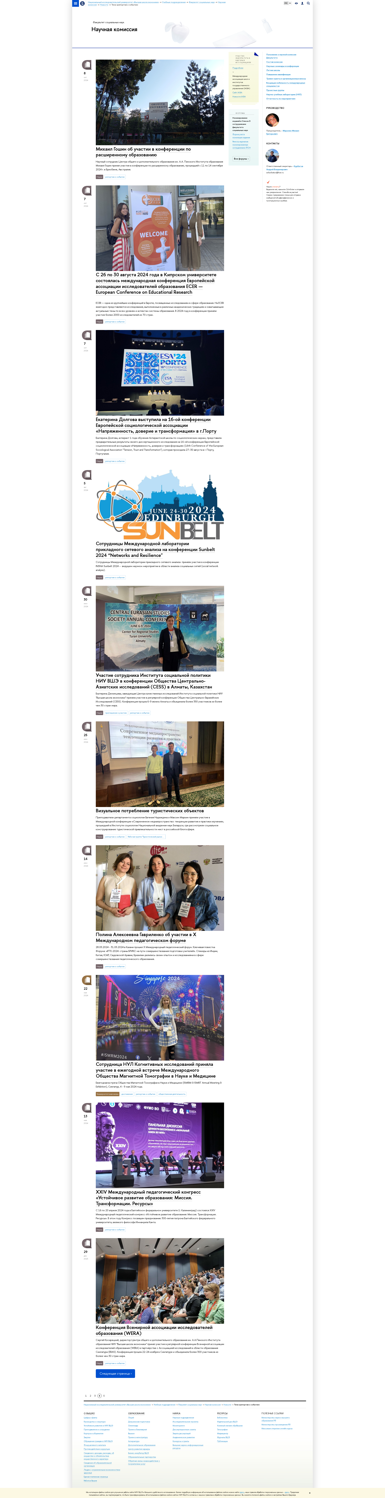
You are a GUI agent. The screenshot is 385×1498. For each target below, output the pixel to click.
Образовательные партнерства (142, 1457)
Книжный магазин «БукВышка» (230, 1425)
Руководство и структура (94, 1421)
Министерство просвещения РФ (276, 1424)
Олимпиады (133, 1425)
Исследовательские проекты (185, 1421)
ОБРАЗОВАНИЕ (136, 1413)
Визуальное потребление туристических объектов (150, 810)
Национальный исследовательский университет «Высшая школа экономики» (117, 1404)
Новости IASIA (239, 96)
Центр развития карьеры (139, 1449)
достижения (127, 1094)
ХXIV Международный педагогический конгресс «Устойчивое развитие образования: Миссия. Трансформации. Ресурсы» (148, 1197)
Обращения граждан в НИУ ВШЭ (98, 1441)
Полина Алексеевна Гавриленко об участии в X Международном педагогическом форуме (146, 937)
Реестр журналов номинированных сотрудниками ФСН (242, 144)
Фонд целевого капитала (95, 1445)
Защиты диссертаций (182, 1433)
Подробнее (238, 68)
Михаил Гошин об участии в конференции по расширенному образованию (143, 152)
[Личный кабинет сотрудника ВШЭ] (302, 3)
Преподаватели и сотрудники (97, 1429)
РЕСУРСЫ (222, 1413)
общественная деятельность (172, 1094)
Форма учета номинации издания (241, 136)
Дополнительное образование (142, 1445)
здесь (242, 1492)
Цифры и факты (90, 1417)
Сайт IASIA (237, 92)
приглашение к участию (116, 712)
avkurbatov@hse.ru (275, 172)
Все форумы (240, 158)
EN (290, 3)
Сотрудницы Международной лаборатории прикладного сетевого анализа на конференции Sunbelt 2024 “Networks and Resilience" (155, 549)
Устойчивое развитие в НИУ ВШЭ (98, 1425)
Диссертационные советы (184, 1429)
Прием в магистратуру (138, 1437)
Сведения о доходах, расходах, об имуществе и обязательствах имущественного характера (99, 1456)
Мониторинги (179, 1425)
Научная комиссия (114, 29)
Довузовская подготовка (139, 1421)
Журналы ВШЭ (223, 1437)
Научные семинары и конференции (282, 66)
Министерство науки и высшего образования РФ (276, 1419)
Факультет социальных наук (108, 22)
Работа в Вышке (90, 1480)
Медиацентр (222, 1433)
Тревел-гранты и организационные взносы (286, 78)
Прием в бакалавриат (137, 1429)
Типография (222, 1429)
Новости (227, 1404)
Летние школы (273, 70)
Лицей (131, 1417)
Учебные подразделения (164, 1404)
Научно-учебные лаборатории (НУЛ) (284, 94)
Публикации (222, 1441)
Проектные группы (275, 90)
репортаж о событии (115, 176)
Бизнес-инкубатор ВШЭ (138, 1453)
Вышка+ (131, 1433)
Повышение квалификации (278, 74)
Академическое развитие (184, 1437)
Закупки (87, 1437)
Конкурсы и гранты (181, 1441)
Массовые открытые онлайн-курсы (277, 1428)
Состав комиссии (274, 61)
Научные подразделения (183, 1417)
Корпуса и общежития (93, 1433)
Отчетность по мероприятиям (280, 98)
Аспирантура (133, 1441)
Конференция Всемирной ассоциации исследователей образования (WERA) (154, 1330)
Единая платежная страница (96, 1476)
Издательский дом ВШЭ (227, 1421)
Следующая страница (115, 1373)
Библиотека (222, 1417)
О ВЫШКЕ (89, 1413)
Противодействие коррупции (97, 1449)
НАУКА (176, 1413)
